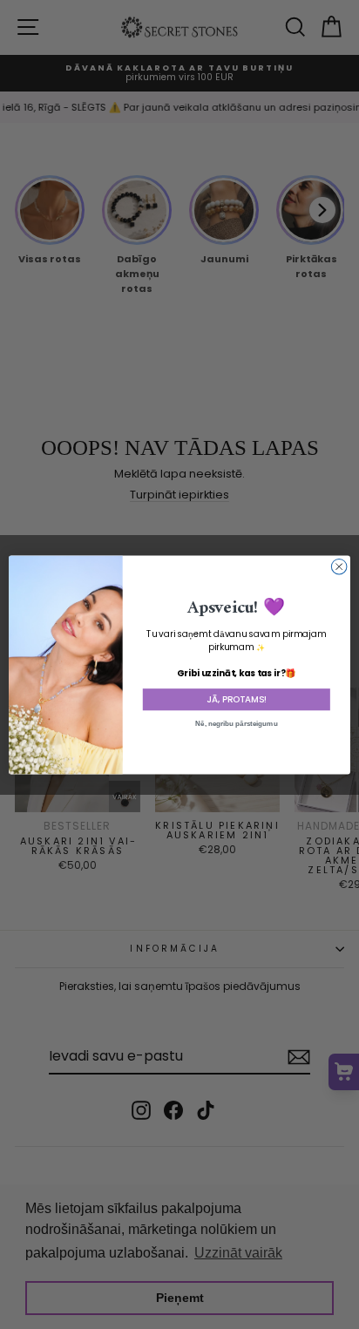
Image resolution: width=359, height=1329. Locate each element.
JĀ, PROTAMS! (237, 699)
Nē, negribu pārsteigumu (236, 723)
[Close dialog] (339, 566)
